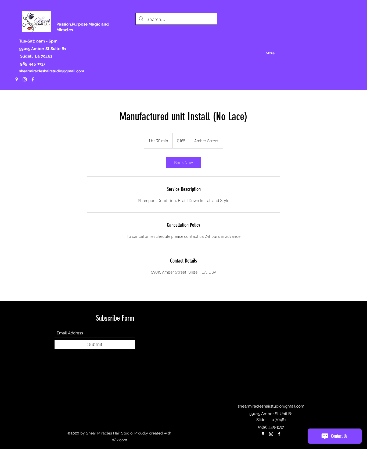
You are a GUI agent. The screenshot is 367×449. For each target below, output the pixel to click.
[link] (183, 162)
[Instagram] (24, 79)
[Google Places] (16, 79)
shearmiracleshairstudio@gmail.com (51, 71)
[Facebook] (32, 79)
